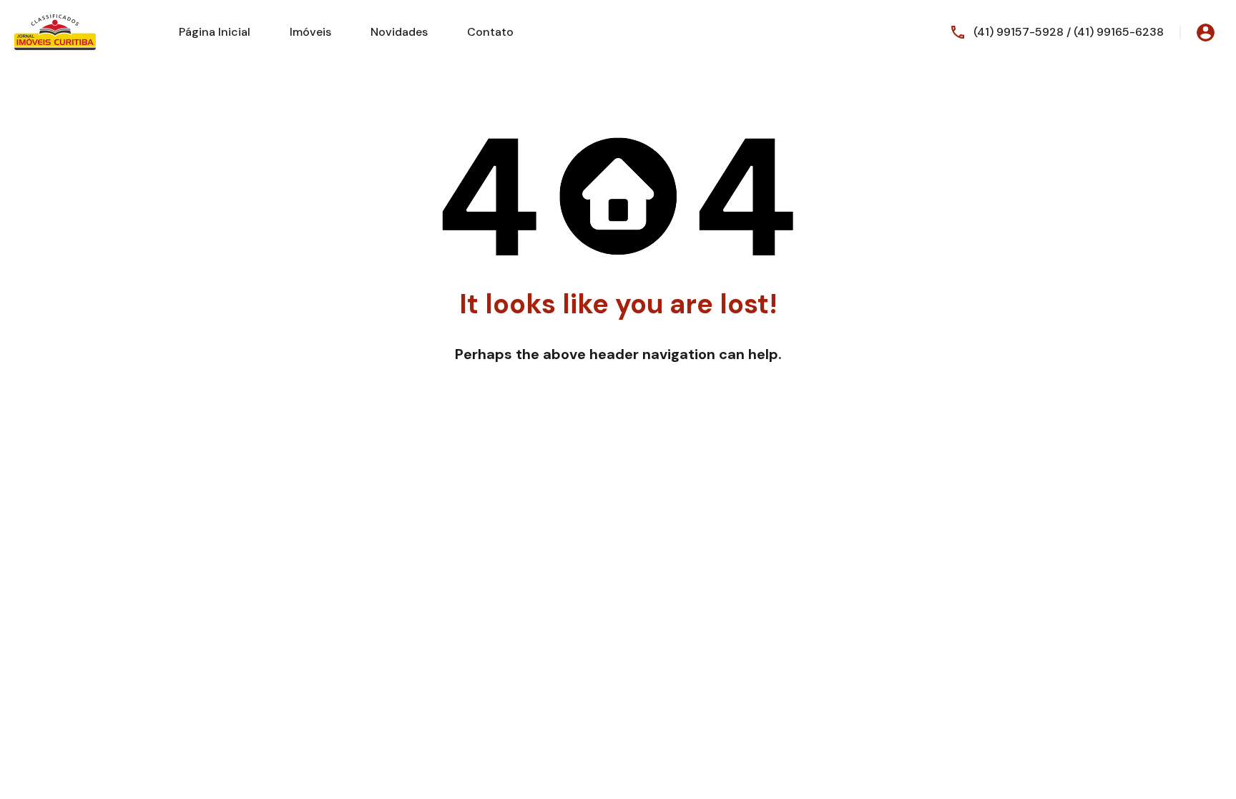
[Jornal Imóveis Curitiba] (55, 31)
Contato (490, 31)
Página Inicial (214, 31)
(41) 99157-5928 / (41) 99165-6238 (1068, 31)
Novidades (399, 31)
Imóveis (310, 31)
